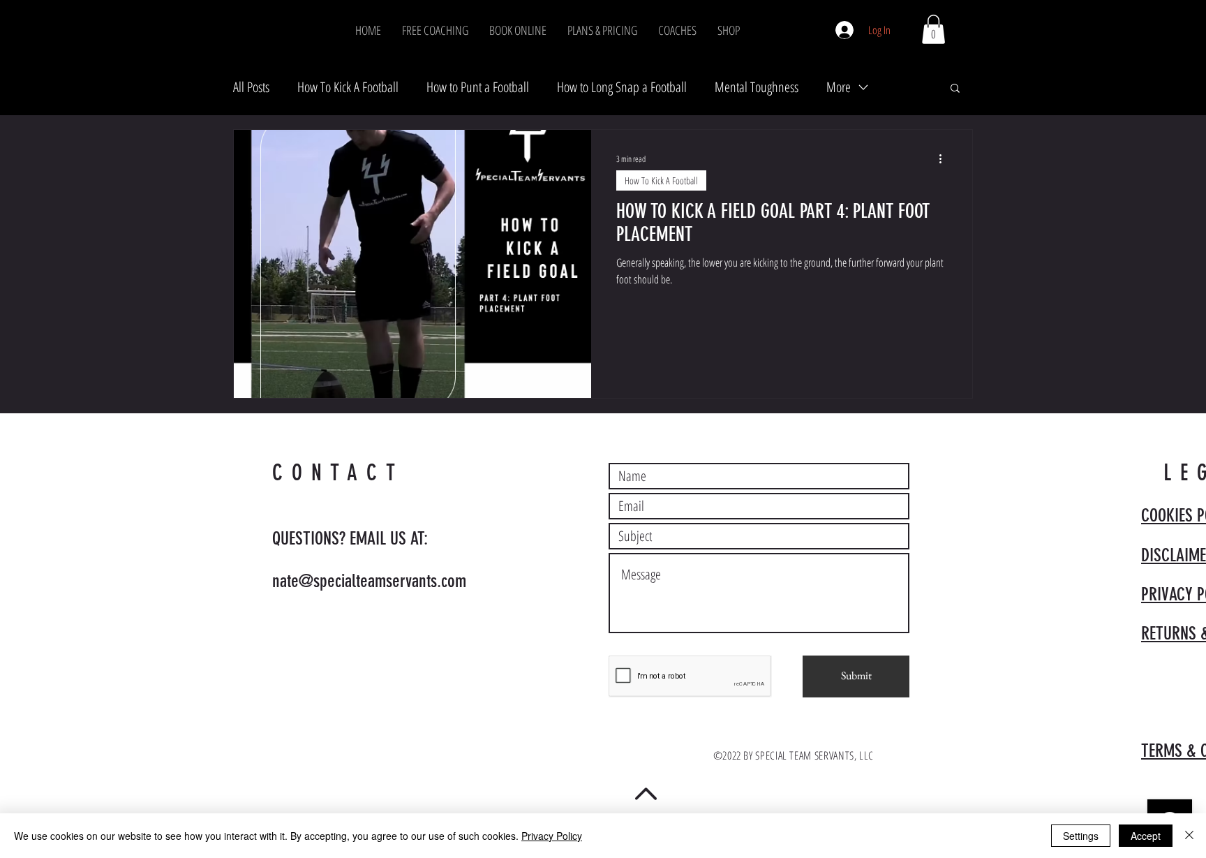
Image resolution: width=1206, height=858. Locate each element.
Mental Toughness (756, 86)
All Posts (251, 86)
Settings (1081, 836)
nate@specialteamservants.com (369, 581)
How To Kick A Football (348, 86)
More (838, 86)
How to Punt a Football (477, 86)
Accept (1146, 836)
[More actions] (945, 158)
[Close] (1189, 835)
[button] (933, 29)
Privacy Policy (551, 836)
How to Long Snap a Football (622, 86)
